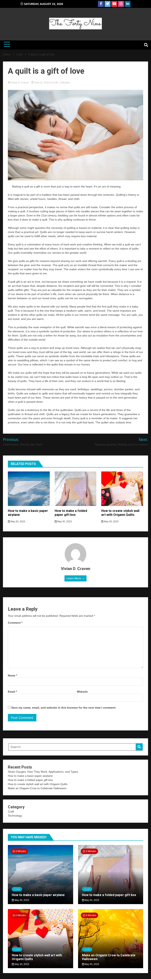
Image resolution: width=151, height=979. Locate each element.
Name (12, 675)
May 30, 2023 (17, 521)
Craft (55, 82)
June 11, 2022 (42, 82)
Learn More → (75, 578)
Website (82, 691)
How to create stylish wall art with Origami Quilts (120, 513)
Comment (15, 622)
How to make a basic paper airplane (30, 775)
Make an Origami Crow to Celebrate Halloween (37, 788)
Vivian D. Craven (19, 82)
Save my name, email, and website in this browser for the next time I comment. (63, 707)
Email (12, 691)
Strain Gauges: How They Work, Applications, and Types (43, 771)
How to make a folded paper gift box (71, 513)
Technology (15, 815)
